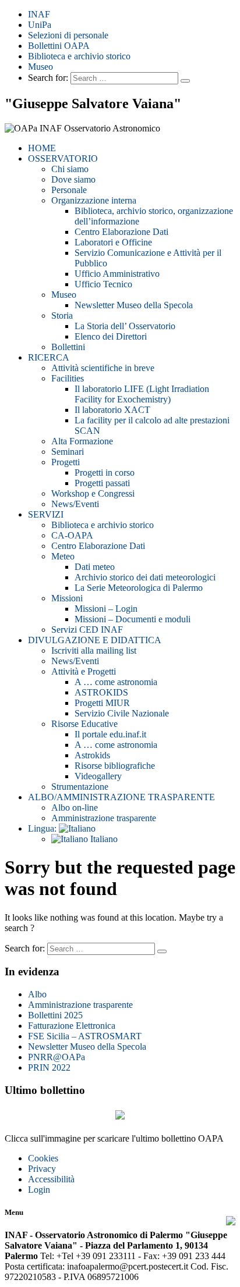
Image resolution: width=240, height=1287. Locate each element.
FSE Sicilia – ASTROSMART (85, 1036)
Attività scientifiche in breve (102, 368)
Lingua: (43, 828)
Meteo (63, 556)
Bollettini (68, 347)
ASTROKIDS (101, 692)
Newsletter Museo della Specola (134, 305)
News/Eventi (75, 504)
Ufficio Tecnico (103, 284)
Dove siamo (73, 179)
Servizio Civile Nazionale (122, 713)
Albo (37, 994)
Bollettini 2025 (55, 1015)
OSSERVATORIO (63, 158)
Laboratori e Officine (113, 242)
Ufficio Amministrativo (117, 274)
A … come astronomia (116, 682)
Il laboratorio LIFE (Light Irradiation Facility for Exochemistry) (142, 394)
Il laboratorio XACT (112, 410)
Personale (69, 190)
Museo (40, 67)
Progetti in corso (105, 472)
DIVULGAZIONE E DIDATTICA (94, 640)
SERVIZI (45, 514)
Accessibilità (51, 1179)
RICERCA (48, 357)
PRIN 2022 (49, 1067)
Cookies (43, 1158)
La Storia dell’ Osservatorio (125, 326)
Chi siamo (70, 169)
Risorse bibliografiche (115, 766)
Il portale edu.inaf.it (110, 734)
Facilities (67, 378)
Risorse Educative (84, 724)
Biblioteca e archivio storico (79, 56)
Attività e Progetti (83, 671)
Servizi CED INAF (87, 629)
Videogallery (98, 776)
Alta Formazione (82, 441)
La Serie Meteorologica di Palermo (139, 588)
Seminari (67, 452)
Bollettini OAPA (59, 46)
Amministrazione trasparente (103, 818)
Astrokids (92, 755)
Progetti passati (102, 483)
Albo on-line (74, 807)
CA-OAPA (72, 535)
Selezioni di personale (68, 35)
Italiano (103, 839)
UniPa (39, 25)
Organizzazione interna (93, 200)
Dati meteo (95, 567)
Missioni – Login (106, 609)
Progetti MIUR (102, 703)
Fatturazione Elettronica (71, 1026)
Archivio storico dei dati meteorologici (145, 577)
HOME (42, 148)
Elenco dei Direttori (111, 336)
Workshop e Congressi (93, 493)
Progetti (65, 462)
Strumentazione (79, 787)
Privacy (42, 1169)
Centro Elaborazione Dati (121, 232)
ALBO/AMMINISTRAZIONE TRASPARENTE (121, 797)
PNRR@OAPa (56, 1057)
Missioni (67, 598)
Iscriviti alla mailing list (93, 650)
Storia (62, 315)
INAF (39, 14)
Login (39, 1190)
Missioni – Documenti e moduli (132, 619)
